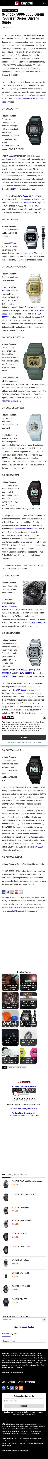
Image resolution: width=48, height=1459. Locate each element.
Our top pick (7, 515)
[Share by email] (21, 892)
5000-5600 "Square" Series (17, 1067)
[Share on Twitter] (8, 892)
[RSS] (21, 1388)
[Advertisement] (24, 940)
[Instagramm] (12, 1388)
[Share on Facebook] (3, 892)
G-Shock (14, 10)
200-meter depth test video (24, 189)
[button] (44, 717)
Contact (31, 1382)
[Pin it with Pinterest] (16, 892)
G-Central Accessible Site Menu (12, 1372)
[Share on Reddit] (12, 892)
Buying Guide (6, 10)
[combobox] (24, 1341)
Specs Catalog (8, 1382)
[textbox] (24, 1341)
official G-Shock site (17, 911)
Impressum (37, 742)
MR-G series (30, 814)
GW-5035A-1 (39, 847)
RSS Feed (21, 1382)
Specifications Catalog (9, 1450)
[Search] (44, 3)
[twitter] (8, 1388)
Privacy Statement (26, 742)
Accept (24, 737)
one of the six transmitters (25, 529)
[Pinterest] (16, 1388)
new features (38, 706)
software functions (9, 606)
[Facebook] (3, 1388)
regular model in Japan (11, 397)
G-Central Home (23, 1450)
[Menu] (3, 3)
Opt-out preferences (13, 742)
